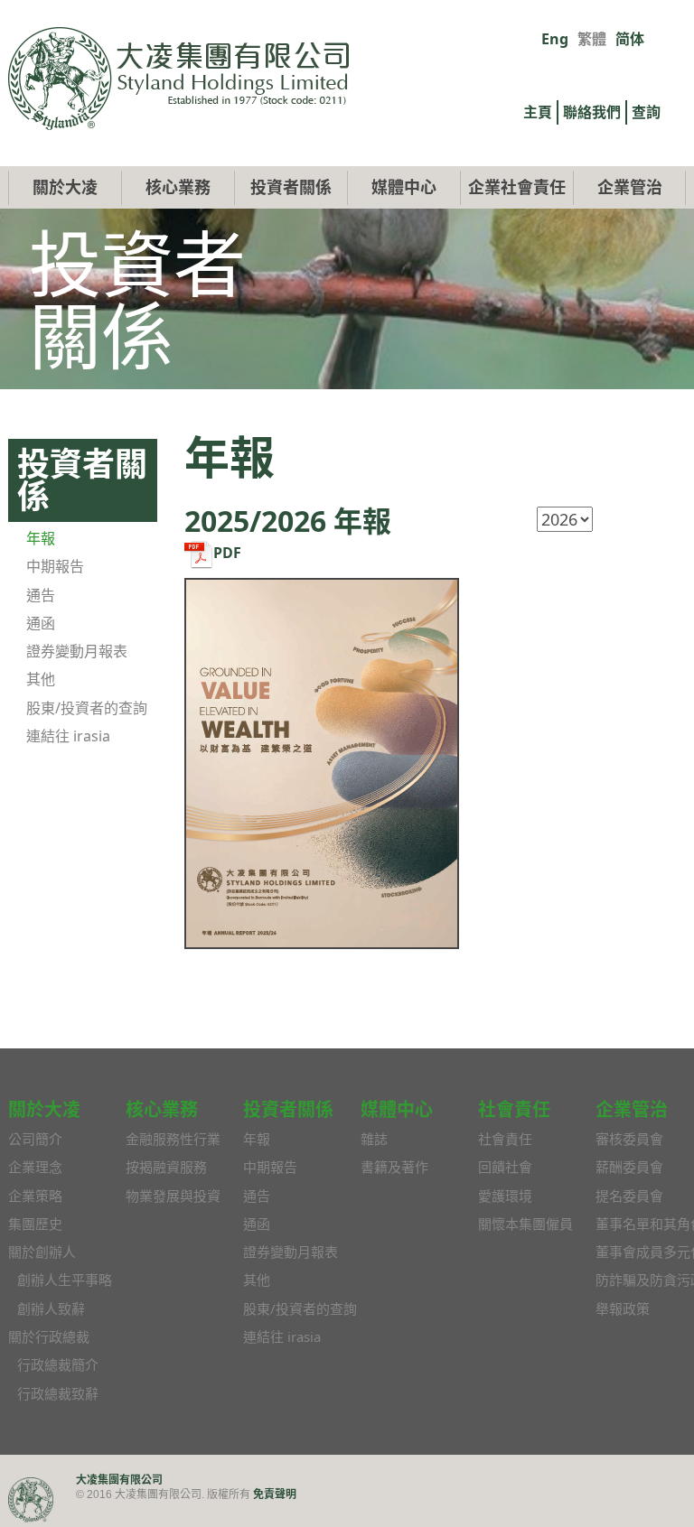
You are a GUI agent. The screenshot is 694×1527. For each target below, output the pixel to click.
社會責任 (505, 1139)
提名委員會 (629, 1196)
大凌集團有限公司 (119, 1479)
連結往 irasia (68, 736)
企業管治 (629, 187)
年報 (40, 538)
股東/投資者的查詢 (86, 708)
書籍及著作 (394, 1167)
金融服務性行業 (173, 1139)
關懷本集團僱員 (525, 1224)
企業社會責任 (517, 187)
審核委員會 (629, 1139)
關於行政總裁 (48, 1336)
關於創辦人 (42, 1252)
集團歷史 (35, 1224)
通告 (40, 595)
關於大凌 (65, 187)
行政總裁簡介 (57, 1364)
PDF (227, 553)
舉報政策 (623, 1308)
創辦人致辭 (51, 1308)
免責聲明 (274, 1494)
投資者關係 (291, 187)
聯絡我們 (592, 112)
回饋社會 (505, 1167)
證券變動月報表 (76, 651)
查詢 (646, 112)
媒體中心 (403, 187)
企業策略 (35, 1196)
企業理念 (35, 1167)
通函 (40, 623)
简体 (629, 39)
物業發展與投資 (173, 1196)
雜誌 (374, 1139)
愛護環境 (505, 1196)
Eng (554, 39)
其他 (40, 679)
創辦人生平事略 (64, 1280)
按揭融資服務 (166, 1167)
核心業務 (178, 187)
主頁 (537, 112)
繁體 (591, 39)
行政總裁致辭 (57, 1393)
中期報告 (55, 566)
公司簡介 (35, 1139)
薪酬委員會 (629, 1167)
